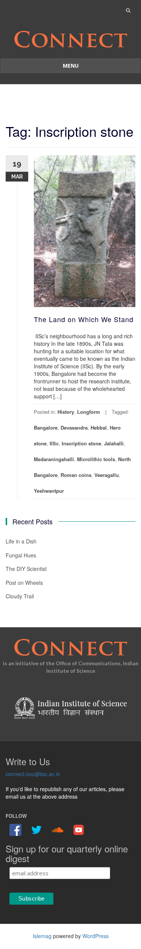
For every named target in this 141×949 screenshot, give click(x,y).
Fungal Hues (21, 555)
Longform (88, 411)
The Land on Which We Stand (83, 319)
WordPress (95, 936)
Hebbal (99, 427)
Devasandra (74, 427)
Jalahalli (114, 443)
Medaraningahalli (54, 459)
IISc (54, 443)
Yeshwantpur (49, 490)
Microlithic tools (96, 459)
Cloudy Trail (20, 596)
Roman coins (76, 474)
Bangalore (46, 427)
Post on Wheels (24, 582)
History (66, 411)
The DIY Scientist (26, 568)
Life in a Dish (21, 541)
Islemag (42, 936)
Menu (71, 65)
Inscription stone (81, 443)
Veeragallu (106, 474)
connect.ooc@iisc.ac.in (33, 774)
